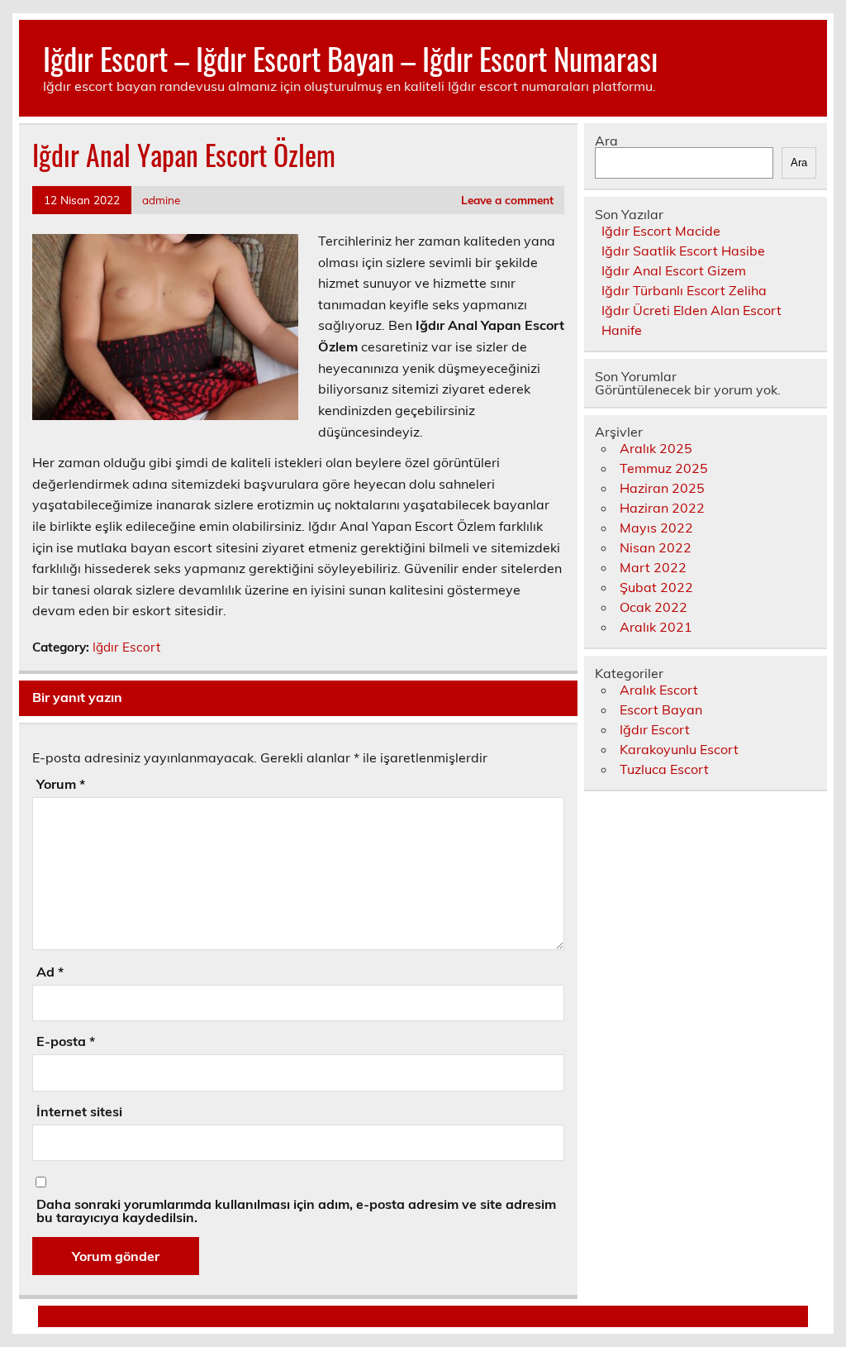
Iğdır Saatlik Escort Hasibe (683, 250)
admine (161, 200)
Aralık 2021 (656, 627)
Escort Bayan (661, 709)
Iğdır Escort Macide (660, 230)
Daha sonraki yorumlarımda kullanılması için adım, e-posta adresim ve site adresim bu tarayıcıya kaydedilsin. (296, 1210)
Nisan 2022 (656, 547)
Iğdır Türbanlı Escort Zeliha (684, 290)
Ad (50, 971)
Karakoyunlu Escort (679, 749)
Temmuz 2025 (664, 468)
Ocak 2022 (653, 607)
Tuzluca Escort (664, 769)
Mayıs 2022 (656, 527)
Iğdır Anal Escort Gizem (673, 270)
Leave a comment (507, 200)
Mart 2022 (653, 567)
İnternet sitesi (79, 1111)
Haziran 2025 (662, 488)
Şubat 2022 (656, 587)
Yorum (60, 784)
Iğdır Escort (126, 647)
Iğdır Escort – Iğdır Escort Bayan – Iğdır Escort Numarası (350, 58)
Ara (606, 140)
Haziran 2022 (662, 507)
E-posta (65, 1041)
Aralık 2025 (656, 448)
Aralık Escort (659, 689)
